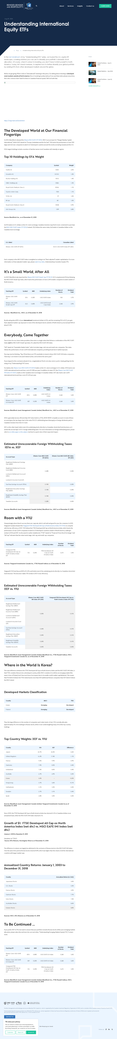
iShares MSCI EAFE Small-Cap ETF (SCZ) (39, 277)
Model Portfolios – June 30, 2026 (104, 80)
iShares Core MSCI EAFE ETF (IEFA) (24, 368)
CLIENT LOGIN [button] (105, 6)
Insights (80, 6)
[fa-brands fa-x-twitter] (112, 1029)
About (62, 6)
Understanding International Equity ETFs (33, 50)
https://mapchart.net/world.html (14, 121)
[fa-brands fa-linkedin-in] (109, 1029)
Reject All (20, 1032)
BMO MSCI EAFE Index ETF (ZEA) (16, 227)
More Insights (94, 86)
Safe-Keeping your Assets (46, 1026)
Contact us (90, 6)
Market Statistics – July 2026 (105, 71)
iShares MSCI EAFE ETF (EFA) (33, 140)
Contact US (9, 1017)
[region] (20, 1027)
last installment (14, 57)
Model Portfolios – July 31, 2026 (104, 64)
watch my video (40, 262)
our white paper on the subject (18, 432)
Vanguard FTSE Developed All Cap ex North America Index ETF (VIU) (44, 526)
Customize (10, 1032)
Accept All (31, 1032)
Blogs (17, 50)
